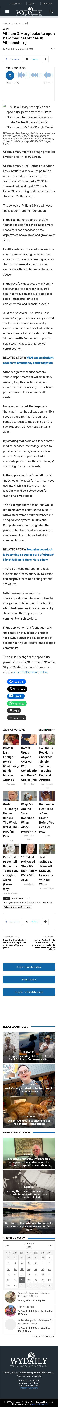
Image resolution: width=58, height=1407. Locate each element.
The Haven (47, 902)
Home (6, 23)
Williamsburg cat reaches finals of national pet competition (29, 1122)
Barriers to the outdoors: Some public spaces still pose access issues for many (29, 1226)
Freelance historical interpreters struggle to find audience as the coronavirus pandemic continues (29, 1162)
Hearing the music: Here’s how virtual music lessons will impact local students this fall (29, 1194)
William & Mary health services (17, 907)
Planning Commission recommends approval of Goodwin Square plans (14, 944)
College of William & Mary (15, 902)
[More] (45, 59)
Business (29, 1155)
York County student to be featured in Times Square (29, 1090)
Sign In (31, 3)
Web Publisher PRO (39, 1404)
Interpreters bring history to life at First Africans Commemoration (29, 1058)
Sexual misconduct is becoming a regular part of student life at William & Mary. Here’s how (28, 554)
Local (25, 23)
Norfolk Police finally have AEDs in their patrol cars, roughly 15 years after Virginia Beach (43, 945)
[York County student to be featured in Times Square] (29, 1080)
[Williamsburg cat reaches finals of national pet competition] (29, 1112)
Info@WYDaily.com (29, 1388)
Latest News (16, 23)
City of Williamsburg (20, 898)
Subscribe (47, 3)
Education (28, 1052)
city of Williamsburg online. (31, 672)
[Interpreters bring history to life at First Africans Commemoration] (29, 1047)
